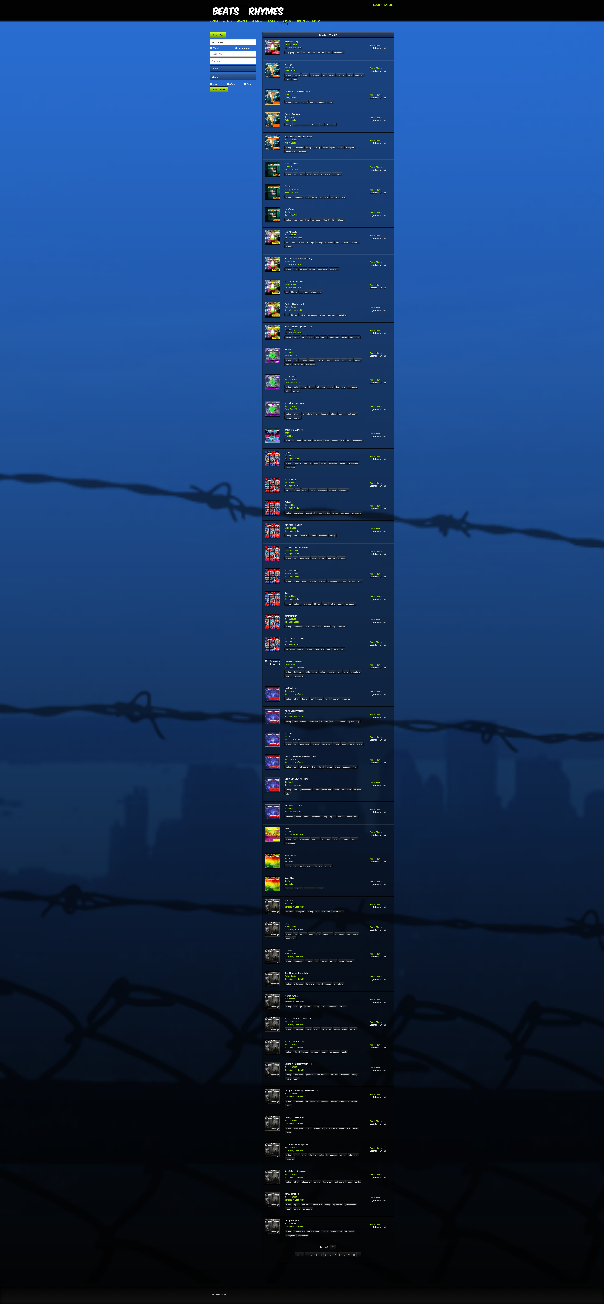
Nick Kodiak (290, 67)
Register (388, 4)
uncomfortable (303, 1235)
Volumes (242, 20)
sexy (307, 292)
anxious (342, 961)
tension (331, 75)
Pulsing (288, 676)
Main (215, 84)
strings (303, 387)
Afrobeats (289, 861)
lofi (321, 197)
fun (301, 292)
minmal (296, 102)
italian (288, 391)
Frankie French (291, 44)
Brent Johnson (291, 139)
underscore (298, 147)
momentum (345, 839)
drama (350, 75)
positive (310, 337)
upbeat (324, 337)
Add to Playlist (376, 45)
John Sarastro (290, 926)
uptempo (296, 391)
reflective (311, 52)
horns (330, 102)
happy (311, 360)
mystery (303, 934)
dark (295, 934)
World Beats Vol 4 (292, 355)
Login (376, 4)
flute (307, 626)
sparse (305, 75)
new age (310, 242)
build (324, 75)
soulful (329, 52)
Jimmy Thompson (292, 189)
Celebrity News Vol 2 (293, 237)
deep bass (337, 174)
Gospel (296, 581)
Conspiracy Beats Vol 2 (294, 667)
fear (312, 699)
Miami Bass (289, 435)
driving (288, 124)
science (317, 789)
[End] (359, 1254)
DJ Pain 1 (289, 352)
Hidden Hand (290, 482)
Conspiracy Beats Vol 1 (294, 906)
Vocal (216, 48)
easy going (290, 52)
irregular (324, 961)
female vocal (334, 337)
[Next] (354, 1254)
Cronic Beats (290, 166)
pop (298, 52)
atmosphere (338, 52)
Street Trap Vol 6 (292, 169)
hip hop (288, 75)
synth (316, 174)
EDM (287, 242)
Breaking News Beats (294, 694)
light (294, 938)
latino (344, 360)
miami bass (290, 440)
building (308, 147)
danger (319, 699)
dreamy (288, 364)
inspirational (290, 151)
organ (304, 490)
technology (326, 789)
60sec (232, 84)
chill (303, 52)
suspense (341, 75)
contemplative (352, 816)
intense (296, 699)
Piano (302, 174)
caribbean (298, 866)
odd (316, 961)
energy (330, 387)
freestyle (335, 440)
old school (307, 440)
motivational (310, 513)
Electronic (318, 440)
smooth (321, 52)
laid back (340, 220)
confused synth (313, 1231)
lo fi (326, 197)
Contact (288, 20)
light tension (316, 626)
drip (310, 1155)
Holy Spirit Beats (292, 458)
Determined (301, 151)
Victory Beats (290, 70)
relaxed (314, 197)
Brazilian (358, 360)
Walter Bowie (290, 261)
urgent (336, 744)
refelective (326, 911)
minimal (297, 75)
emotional (341, 558)
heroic (340, 147)
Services (257, 20)
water (304, 1155)
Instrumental (245, 48)
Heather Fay (290, 329)
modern (319, 866)
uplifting (317, 147)
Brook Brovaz (290, 117)
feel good (300, 242)
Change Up (321, 387)
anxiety (322, 672)
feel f (348, 440)
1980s (326, 440)
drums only (334, 269)
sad (331, 721)
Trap (322, 124)
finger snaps (290, 467)
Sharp (287, 211)
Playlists (272, 20)
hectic (309, 174)
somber (313, 535)
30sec (250, 84)
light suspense (311, 672)
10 (349, 1254)
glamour (289, 246)
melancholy (313, 721)
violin (296, 387)
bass (299, 440)
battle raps (359, 75)
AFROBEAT (328, 866)
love (343, 387)
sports (288, 79)
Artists (227, 20)
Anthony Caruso (291, 550)
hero (295, 79)
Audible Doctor (291, 527)
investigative (298, 676)
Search (214, 20)
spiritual (322, 581)
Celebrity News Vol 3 (293, 47)
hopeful (329, 360)
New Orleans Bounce (294, 834)
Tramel (287, 94)
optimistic (345, 242)
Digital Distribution (308, 20)
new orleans (304, 839)
